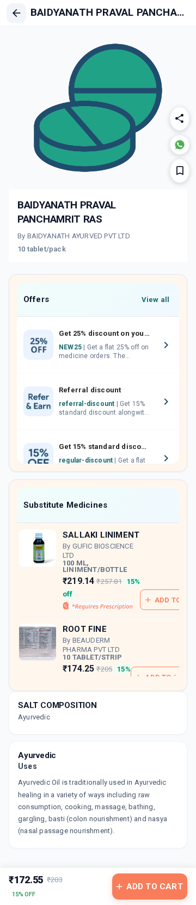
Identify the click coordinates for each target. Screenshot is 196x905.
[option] (98, 345)
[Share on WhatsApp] (179, 145)
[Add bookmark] (179, 171)
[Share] (179, 119)
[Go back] (16, 13)
